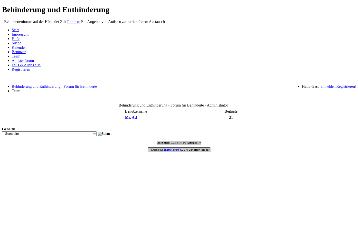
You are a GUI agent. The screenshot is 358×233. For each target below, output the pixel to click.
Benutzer (19, 52)
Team (16, 56)
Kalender (19, 47)
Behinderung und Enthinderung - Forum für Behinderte (54, 86)
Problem (73, 21)
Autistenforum (23, 60)
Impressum (20, 34)
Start (15, 30)
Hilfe (15, 39)
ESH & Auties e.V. (26, 65)
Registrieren (21, 69)
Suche (16, 43)
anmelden (328, 86)
